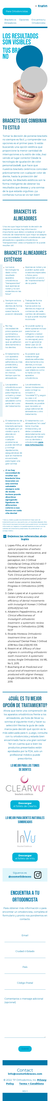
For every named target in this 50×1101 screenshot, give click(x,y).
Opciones (24, 20)
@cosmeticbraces (19, 876)
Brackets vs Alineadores (10, 21)
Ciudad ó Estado (25, 951)
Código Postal (25, 982)
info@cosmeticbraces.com (25, 1074)
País (25, 967)
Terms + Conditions (31, 1083)
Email (25, 935)
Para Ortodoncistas (17, 11)
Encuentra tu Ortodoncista (39, 21)
